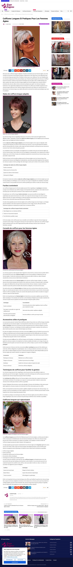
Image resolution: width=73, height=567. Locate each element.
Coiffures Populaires (37, 11)
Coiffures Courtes (53, 547)
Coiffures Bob (52, 554)
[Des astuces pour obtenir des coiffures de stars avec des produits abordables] (60, 47)
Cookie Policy (48, 560)
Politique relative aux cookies (12, 556)
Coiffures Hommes (27, 11)
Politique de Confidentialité (38, 560)
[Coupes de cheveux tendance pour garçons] (27, 548)
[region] (14, 556)
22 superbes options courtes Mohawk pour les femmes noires (63, 92)
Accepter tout (15, 562)
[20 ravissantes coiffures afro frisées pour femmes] (54, 88)
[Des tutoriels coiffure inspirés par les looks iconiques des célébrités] (60, 73)
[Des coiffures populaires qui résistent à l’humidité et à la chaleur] (27, 553)
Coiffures (7, 11)
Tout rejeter (20, 559)
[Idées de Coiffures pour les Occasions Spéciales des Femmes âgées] (26, 519)
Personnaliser (9, 559)
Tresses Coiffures (55, 11)
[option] (61, 27)
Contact (55, 560)
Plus (61, 11)
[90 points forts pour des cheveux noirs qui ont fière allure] (61, 27)
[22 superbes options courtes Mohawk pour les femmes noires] (54, 93)
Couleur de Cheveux (15, 11)
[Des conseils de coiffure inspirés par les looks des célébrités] (60, 60)
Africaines (47, 11)
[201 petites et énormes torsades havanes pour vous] (54, 104)
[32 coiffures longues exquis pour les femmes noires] (54, 99)
